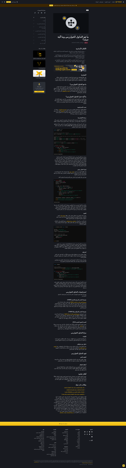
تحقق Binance (54, 451)
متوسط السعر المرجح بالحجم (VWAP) (78, 302)
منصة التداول (66, 431)
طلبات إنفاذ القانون (53, 455)
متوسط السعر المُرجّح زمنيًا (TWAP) (71, 314)
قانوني (79, 438)
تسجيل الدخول (13, 1)
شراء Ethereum (41, 447)
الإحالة (55, 435)
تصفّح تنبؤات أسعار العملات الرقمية (39, 438)
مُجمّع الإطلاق (66, 439)
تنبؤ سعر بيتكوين (41, 439)
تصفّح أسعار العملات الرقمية (40, 432)
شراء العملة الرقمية (65, 432)
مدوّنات (79, 443)
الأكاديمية (66, 436)
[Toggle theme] (2, 2)
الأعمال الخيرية (66, 443)
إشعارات (78, 447)
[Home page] (118, 2)
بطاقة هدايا (66, 438)
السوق (81, 325)
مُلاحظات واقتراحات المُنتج (52, 447)
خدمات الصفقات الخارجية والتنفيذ (51, 436)
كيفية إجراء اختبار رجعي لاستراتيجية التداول (75, 389)
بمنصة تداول (62, 215)
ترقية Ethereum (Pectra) (40, 436)
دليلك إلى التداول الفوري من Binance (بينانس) (74, 392)
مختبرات (66, 452)
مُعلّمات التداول (54, 452)
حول (79, 431)
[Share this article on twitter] (44, 12)
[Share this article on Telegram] (38, 12)
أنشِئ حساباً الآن (39, 91)
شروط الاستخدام (70, 412)
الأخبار (79, 435)
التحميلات (54, 431)
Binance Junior (65, 435)
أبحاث (67, 442)
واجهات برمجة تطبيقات (71, 221)
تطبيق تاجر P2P (65, 448)
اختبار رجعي (71, 171)
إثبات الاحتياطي (54, 439)
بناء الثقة (78, 442)
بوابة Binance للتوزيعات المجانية (51, 454)
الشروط (78, 439)
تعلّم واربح (42, 431)
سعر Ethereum (42, 435)
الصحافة (78, 436)
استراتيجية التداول (62, 109)
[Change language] (4, 2)
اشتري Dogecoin (41, 446)
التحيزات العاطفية (66, 91)
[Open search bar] (17, 2)
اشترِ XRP (42, 445)
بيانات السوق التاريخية (53, 438)
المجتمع (79, 445)
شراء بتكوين (42, 442)
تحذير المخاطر (63, 412)
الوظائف (78, 432)
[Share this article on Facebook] (41, 12)
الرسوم (55, 448)
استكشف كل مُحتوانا (63, 423)
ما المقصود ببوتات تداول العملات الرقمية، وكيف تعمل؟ (72, 394)
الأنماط (62, 111)
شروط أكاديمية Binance (85, 462)
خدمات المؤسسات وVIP (64, 451)
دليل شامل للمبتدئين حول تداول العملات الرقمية (74, 387)
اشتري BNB (42, 443)
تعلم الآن (51, 5)
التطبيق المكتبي (54, 432)
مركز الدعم (54, 445)
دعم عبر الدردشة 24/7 (52, 444)
